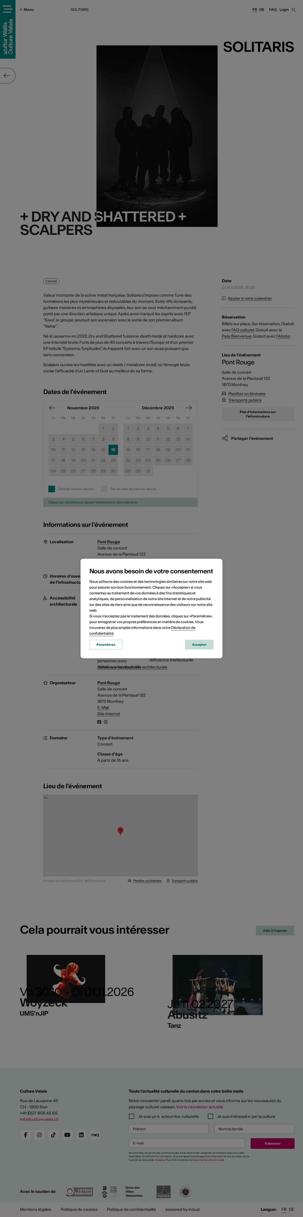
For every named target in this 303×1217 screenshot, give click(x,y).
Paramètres (105, 645)
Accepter (199, 645)
